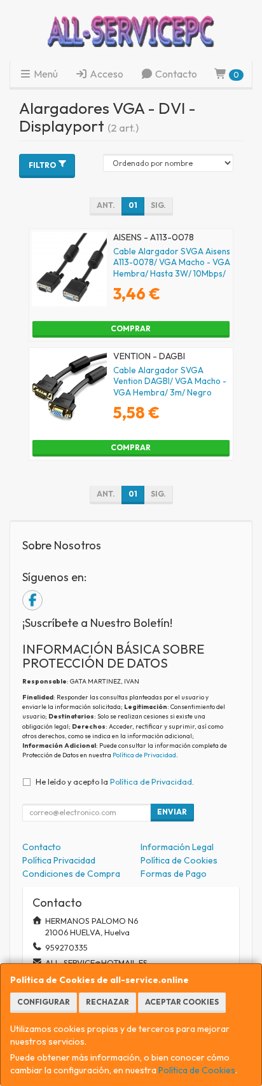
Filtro (42, 165)
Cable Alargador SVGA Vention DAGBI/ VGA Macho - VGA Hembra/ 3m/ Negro (169, 381)
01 (132, 205)
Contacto (175, 73)
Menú (45, 73)
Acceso (105, 73)
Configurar (43, 1002)
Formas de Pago (174, 873)
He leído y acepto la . (115, 781)
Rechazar (107, 1002)
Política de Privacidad (144, 755)
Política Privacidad (58, 860)
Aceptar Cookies (182, 1002)
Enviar (172, 811)
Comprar (131, 328)
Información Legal (177, 847)
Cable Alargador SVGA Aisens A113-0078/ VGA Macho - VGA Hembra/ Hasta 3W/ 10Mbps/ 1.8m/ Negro (171, 267)
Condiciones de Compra (71, 873)
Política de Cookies (196, 1070)
